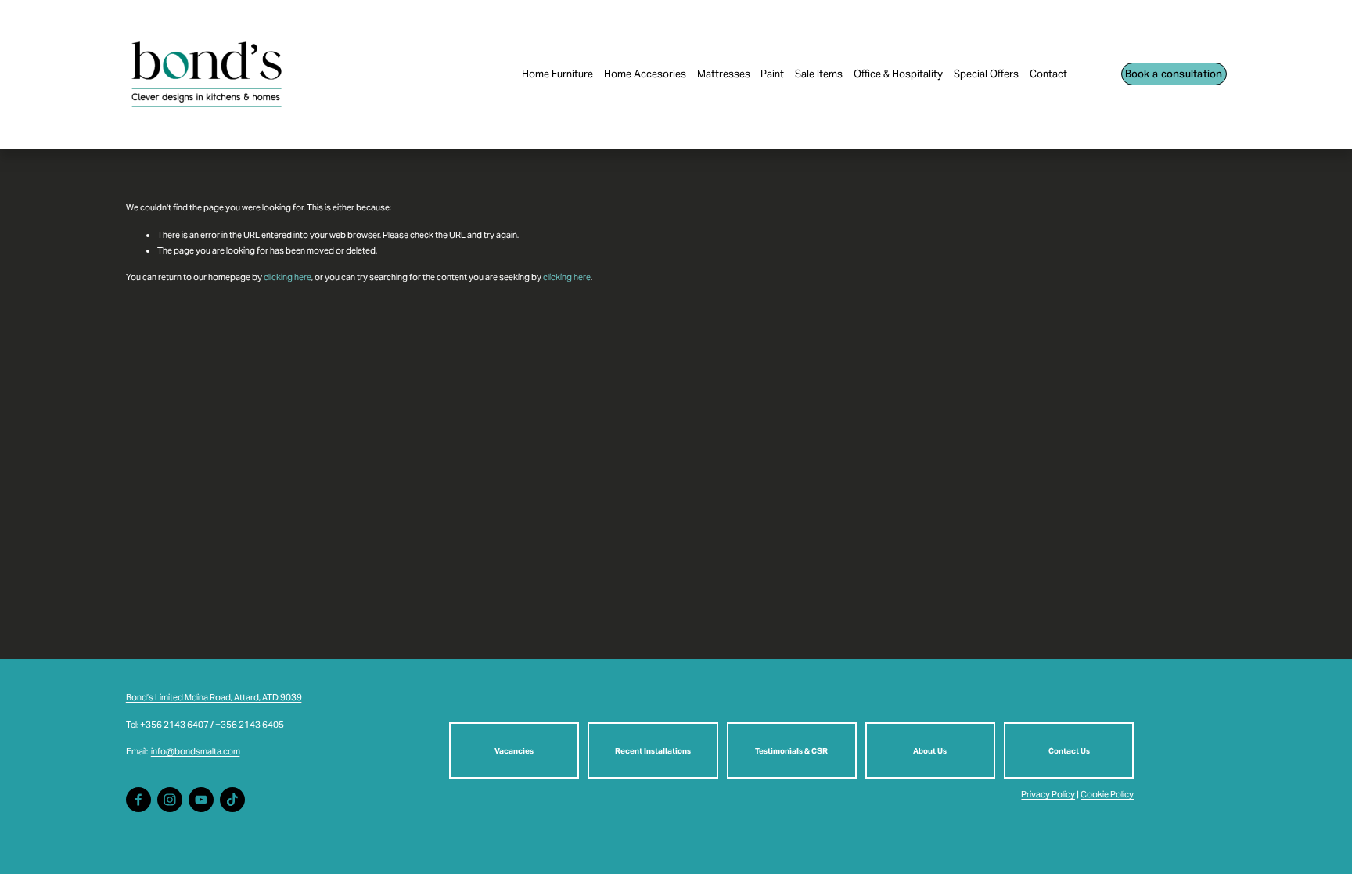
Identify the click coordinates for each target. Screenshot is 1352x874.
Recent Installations (653, 751)
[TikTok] (232, 799)
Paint (772, 74)
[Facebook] (138, 799)
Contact (1048, 74)
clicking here (287, 277)
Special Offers (986, 74)
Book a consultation (1174, 74)
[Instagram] (169, 799)
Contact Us (1069, 751)
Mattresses (723, 74)
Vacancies (514, 751)
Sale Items (819, 74)
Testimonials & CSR (791, 751)
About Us (930, 751)
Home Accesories (645, 74)
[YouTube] (201, 799)
